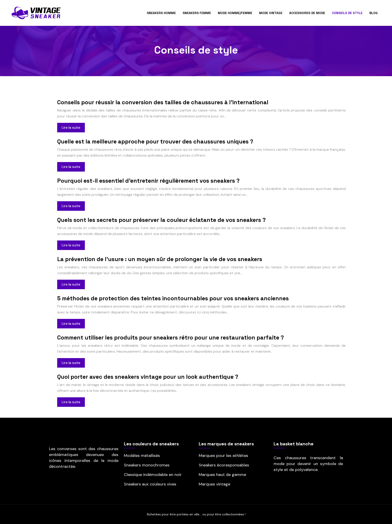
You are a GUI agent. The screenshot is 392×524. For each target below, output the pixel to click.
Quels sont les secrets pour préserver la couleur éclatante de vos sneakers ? (161, 219)
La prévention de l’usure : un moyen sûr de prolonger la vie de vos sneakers (159, 259)
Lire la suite (71, 127)
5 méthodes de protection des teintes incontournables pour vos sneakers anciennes (173, 298)
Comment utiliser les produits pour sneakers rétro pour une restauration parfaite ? (170, 337)
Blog (373, 13)
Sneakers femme (197, 13)
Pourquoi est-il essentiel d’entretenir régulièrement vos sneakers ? (148, 180)
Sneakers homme (161, 13)
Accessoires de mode (307, 13)
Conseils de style (347, 13)
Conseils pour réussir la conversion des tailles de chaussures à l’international (162, 102)
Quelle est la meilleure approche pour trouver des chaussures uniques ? (155, 141)
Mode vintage (270, 13)
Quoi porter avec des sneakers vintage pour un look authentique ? (147, 376)
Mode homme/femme (235, 13)
